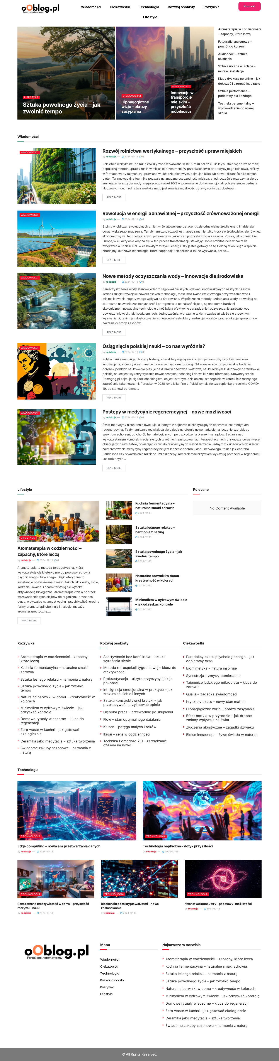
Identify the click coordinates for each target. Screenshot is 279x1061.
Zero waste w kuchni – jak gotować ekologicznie (49, 731)
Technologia (149, 7)
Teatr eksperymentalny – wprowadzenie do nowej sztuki (236, 108)
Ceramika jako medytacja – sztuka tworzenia (57, 741)
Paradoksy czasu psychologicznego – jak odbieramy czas (220, 658)
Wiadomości (91, 7)
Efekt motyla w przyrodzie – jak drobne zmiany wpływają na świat (219, 718)
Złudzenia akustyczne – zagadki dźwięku (220, 727)
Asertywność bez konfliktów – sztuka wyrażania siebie (134, 658)
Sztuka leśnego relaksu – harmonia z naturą (56, 679)
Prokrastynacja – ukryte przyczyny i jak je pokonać (137, 680)
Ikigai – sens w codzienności (126, 734)
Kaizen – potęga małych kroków (129, 727)
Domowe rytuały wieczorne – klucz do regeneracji (52, 721)
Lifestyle (150, 17)
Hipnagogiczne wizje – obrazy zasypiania (135, 107)
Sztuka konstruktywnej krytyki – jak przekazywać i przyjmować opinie (132, 702)
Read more (114, 197)
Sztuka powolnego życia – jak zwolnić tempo (61, 108)
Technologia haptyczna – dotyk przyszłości (178, 846)
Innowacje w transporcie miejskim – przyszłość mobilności (182, 102)
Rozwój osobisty (181, 7)
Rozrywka (211, 7)
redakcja (31, 118)
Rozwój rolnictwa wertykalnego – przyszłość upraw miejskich (172, 151)
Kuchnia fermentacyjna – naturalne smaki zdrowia (54, 669)
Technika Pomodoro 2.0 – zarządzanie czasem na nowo (135, 743)
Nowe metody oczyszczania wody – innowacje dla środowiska (172, 276)
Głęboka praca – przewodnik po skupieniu (138, 712)
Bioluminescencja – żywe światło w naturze (221, 734)
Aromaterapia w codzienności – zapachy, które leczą (54, 658)
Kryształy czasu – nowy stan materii (215, 701)
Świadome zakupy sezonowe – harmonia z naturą (55, 750)
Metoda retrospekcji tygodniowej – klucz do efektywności (139, 669)
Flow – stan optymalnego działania (132, 719)
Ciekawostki (120, 7)
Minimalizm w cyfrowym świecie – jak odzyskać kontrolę (51, 710)
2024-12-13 (51, 118)
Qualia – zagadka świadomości (211, 694)
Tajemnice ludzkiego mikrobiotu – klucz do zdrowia (221, 684)
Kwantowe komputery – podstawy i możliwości (218, 904)
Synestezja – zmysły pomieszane (213, 675)
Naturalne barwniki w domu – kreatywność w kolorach (57, 699)
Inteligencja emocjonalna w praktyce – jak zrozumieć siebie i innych (137, 691)
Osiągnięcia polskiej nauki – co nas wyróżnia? (153, 346)
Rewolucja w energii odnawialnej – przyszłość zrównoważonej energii (181, 213)
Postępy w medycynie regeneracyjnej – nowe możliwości (166, 412)
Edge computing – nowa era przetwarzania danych (58, 846)
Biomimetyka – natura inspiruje (211, 668)
